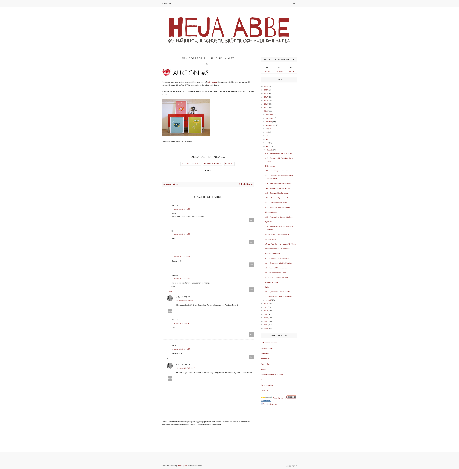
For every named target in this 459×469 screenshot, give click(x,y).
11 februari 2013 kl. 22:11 (181, 278)
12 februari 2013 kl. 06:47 (181, 323)
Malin (175, 205)
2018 (266, 93)
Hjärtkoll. (268, 222)
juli (267, 132)
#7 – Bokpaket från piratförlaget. (277, 258)
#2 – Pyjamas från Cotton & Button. (278, 292)
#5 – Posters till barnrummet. (276, 268)
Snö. (267, 287)
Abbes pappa (183, 297)
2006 (266, 325)
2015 (266, 104)
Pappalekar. (265, 359)
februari (269, 150)
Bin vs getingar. (267, 348)
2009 (266, 314)
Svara (251, 220)
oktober (269, 122)
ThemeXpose (182, 465)
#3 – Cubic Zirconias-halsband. (276, 277)
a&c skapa (212, 82)
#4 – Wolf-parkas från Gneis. (276, 273)
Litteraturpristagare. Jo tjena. (272, 375)
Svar (170, 291)
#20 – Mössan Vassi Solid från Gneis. (278, 153)
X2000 (263, 369)
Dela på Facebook (192, 164)
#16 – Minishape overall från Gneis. (278, 183)
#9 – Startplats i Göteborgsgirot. (277, 234)
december (270, 115)
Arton (263, 380)
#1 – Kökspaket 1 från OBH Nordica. (278, 296)
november (270, 118)
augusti (269, 129)
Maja (174, 253)
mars (268, 146)
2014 (266, 107)
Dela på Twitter (214, 164)
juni (267, 136)
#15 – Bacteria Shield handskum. (277, 193)
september (270, 125)
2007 (266, 321)
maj (267, 139)
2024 (266, 86)
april (267, 143)
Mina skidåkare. (271, 212)
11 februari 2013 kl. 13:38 (181, 234)
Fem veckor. (265, 364)
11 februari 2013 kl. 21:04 (181, 257)
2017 (266, 97)
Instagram (279, 71)
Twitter (267, 71)
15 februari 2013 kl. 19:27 (185, 368)
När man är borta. (271, 282)
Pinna (230, 164)
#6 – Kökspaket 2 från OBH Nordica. (278, 263)
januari (268, 300)
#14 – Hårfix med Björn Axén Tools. (278, 198)
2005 (266, 328)
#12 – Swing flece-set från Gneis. (277, 207)
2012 (266, 304)
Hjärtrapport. (270, 166)
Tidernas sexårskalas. (269, 343)
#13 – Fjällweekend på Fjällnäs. (276, 203)
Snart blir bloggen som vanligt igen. (278, 188)
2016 (266, 100)
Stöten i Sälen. (270, 239)
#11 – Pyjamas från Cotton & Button (278, 217)
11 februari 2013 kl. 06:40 (181, 209)
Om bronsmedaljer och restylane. (277, 249)
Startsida (166, 3)
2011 (266, 307)
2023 (266, 90)
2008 (266, 318)
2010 (266, 311)
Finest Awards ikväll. (272, 253)
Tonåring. (264, 390)
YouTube (291, 71)
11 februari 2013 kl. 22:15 (185, 301)
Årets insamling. (267, 385)
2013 (266, 111)
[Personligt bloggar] (278, 398)
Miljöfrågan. (265, 353)
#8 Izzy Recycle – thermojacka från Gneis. (280, 244)
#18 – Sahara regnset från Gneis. (277, 171)
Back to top (290, 466)
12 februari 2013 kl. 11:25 (181, 349)
